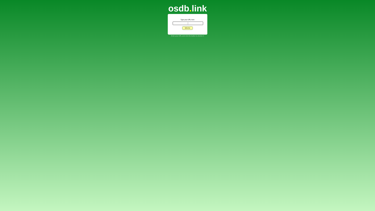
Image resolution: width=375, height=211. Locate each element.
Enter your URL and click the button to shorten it (187, 36)
